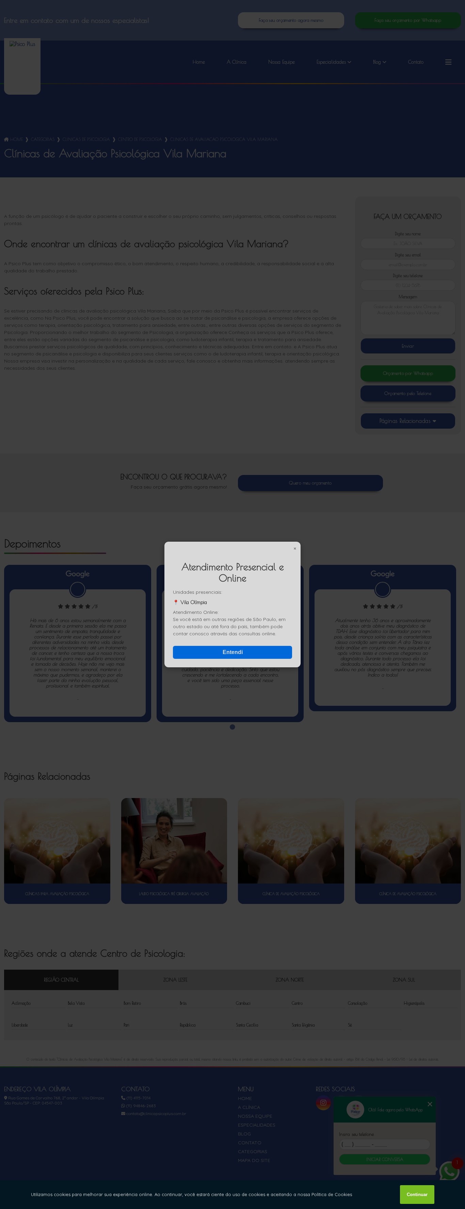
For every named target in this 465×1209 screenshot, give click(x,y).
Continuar (417, 1194)
